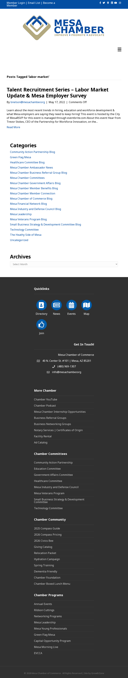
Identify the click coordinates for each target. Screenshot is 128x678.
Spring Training (44, 565)
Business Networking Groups (52, 424)
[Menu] (119, 49)
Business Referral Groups (50, 418)
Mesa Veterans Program (49, 493)
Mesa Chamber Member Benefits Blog (34, 188)
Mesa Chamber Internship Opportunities (60, 412)
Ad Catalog (40, 442)
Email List (34, 3)
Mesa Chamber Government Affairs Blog (35, 183)
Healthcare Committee (48, 481)
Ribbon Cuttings (44, 610)
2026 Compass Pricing (48, 534)
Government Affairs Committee (53, 475)
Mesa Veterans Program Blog (28, 219)
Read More (13, 127)
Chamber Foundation (47, 577)
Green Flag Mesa (20, 157)
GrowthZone (97, 673)
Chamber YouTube (45, 399)
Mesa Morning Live (46, 647)
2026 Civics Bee (43, 541)
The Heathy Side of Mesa (25, 235)
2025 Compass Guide (47, 528)
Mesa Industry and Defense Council (56, 487)
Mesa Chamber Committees (27, 178)
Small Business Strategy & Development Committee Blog (45, 224)
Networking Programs (48, 616)
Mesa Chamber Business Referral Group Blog (38, 172)
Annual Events (43, 604)
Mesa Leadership (21, 214)
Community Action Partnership (53, 462)
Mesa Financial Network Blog (28, 204)
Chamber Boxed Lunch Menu (52, 584)
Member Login (16, 3)
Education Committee (47, 468)
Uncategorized (19, 240)
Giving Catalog (43, 547)
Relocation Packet (45, 553)
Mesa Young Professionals (50, 628)
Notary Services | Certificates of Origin (58, 430)
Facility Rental (43, 436)
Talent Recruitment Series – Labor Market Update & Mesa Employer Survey (57, 92)
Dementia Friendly (45, 571)
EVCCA (38, 653)
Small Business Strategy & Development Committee (59, 501)
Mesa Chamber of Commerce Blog (31, 198)
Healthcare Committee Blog (27, 162)
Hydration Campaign (47, 559)
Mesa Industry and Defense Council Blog (35, 209)
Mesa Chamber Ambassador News (31, 167)
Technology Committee (24, 229)
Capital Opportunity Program (52, 641)
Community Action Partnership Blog (32, 152)
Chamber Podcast (45, 405)
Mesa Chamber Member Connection (32, 193)
